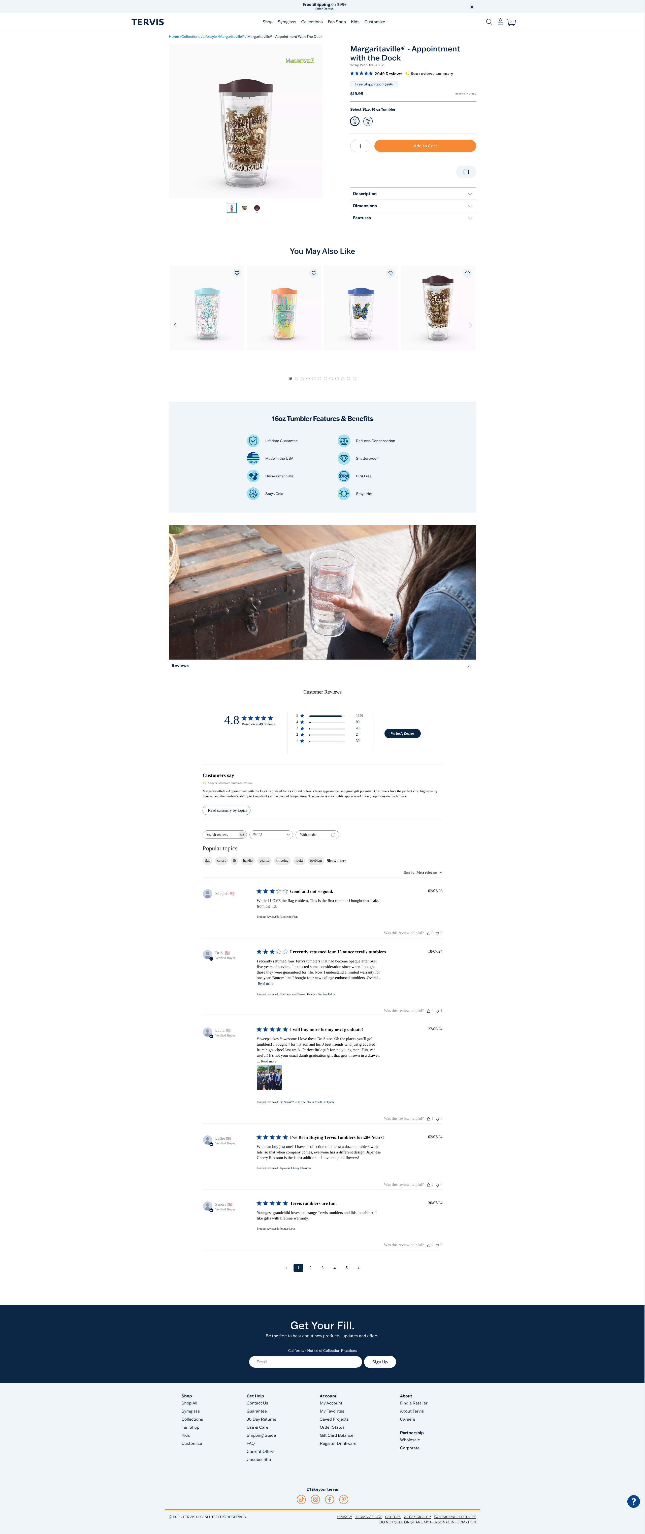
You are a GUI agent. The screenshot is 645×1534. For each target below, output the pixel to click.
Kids (355, 21)
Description (365, 193)
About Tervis (412, 1411)
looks (299, 860)
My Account (331, 1403)
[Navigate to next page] (359, 1268)
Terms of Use (368, 1517)
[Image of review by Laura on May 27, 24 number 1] (269, 1077)
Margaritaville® (231, 36)
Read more (265, 984)
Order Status (332, 1427)
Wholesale (410, 1440)
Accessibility (417, 1517)
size (207, 860)
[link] (232, 208)
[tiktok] (301, 1499)
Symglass (287, 21)
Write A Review (402, 733)
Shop (268, 21)
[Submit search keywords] (489, 22)
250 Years (324, 6)
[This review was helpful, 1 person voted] (428, 1118)
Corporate (410, 1448)
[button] (380, 6)
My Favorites (332, 1411)
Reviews (180, 665)
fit (234, 860)
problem (316, 860)
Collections (312, 21)
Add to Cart (425, 145)
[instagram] (315, 1499)
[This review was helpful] (428, 1011)
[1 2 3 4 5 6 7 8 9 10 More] (360, 146)
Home (174, 36)
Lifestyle (210, 36)
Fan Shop (337, 21)
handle (247, 860)
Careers (407, 1419)
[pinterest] (344, 1499)
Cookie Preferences (455, 1517)
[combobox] (271, 834)
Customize (374, 21)
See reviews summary (431, 73)
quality (264, 860)
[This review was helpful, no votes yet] (428, 933)
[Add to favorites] (236, 273)
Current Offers (260, 1451)
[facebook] (329, 1499)
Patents (393, 1517)
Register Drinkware (338, 1443)
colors (221, 860)
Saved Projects (334, 1419)
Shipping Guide (261, 1435)
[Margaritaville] (299, 60)
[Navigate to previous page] (286, 1268)
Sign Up (380, 1361)
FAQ (251, 1443)
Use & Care (257, 1427)
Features (362, 217)
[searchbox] (220, 834)
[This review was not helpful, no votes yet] (437, 933)
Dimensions (365, 205)
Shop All (189, 1403)
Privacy (344, 1517)
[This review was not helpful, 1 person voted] (437, 1010)
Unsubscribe (259, 1459)
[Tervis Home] (147, 22)
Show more (336, 860)
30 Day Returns (261, 1419)
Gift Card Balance (336, 1435)
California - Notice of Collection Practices (322, 1350)
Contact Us (257, 1403)
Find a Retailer (414, 1403)
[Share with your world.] (466, 172)
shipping (282, 860)
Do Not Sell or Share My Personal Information (427, 1522)
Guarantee (257, 1411)
